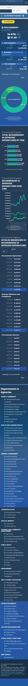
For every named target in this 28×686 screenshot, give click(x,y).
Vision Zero (9, 600)
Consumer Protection (12, 550)
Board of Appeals (11, 606)
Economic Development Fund (14, 536)
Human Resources (11, 481)
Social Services (10, 450)
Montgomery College (12, 409)
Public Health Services (12, 443)
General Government (9, 454)
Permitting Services (12, 541)
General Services (11, 476)
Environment (6, 568)
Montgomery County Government (16, 412)
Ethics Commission (11, 466)
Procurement (11, 27)
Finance (8, 469)
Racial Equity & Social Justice (14, 595)
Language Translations (6, 674)
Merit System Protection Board (15, 616)
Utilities (8, 651)
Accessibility (19, 672)
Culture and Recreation (10, 627)
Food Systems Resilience (13, 474)
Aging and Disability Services (14, 430)
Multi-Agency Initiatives (11, 580)
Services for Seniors (12, 597)
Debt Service (5, 654)
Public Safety (6, 545)
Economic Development (13, 592)
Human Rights (10, 484)
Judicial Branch (7, 521)
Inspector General (11, 611)
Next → (23, 77)
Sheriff (8, 565)
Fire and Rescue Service (13, 560)
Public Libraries (10, 632)
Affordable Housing (12, 583)
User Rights (12, 672)
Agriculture (9, 534)
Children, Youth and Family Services (16, 438)
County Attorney (11, 461)
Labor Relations (11, 489)
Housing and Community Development (11, 530)
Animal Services (10, 548)
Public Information (11, 496)
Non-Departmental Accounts (14, 648)
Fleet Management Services (14, 471)
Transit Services (11, 515)
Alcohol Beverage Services (14, 641)
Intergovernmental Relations (14, 486)
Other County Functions (11, 638)
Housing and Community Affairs (15, 539)
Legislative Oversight (12, 614)
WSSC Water (10, 421)
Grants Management (12, 479)
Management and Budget (13, 491)
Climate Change (10, 585)
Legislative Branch (8, 603)
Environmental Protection (13, 571)
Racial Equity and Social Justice (15, 498)
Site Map (7, 675)
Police (8, 562)
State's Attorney (11, 526)
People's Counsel (11, 618)
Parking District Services (13, 512)
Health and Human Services (12, 425)
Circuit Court (10, 524)
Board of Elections (11, 456)
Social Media (17, 674)
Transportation (7, 509)
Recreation (9, 635)
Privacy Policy (4, 672)
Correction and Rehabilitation (14, 553)
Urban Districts (10, 506)
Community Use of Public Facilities (16, 630)
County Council (10, 609)
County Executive (11, 464)
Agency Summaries (8, 397)
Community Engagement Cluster (15, 459)
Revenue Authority (11, 419)
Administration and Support (14, 428)
